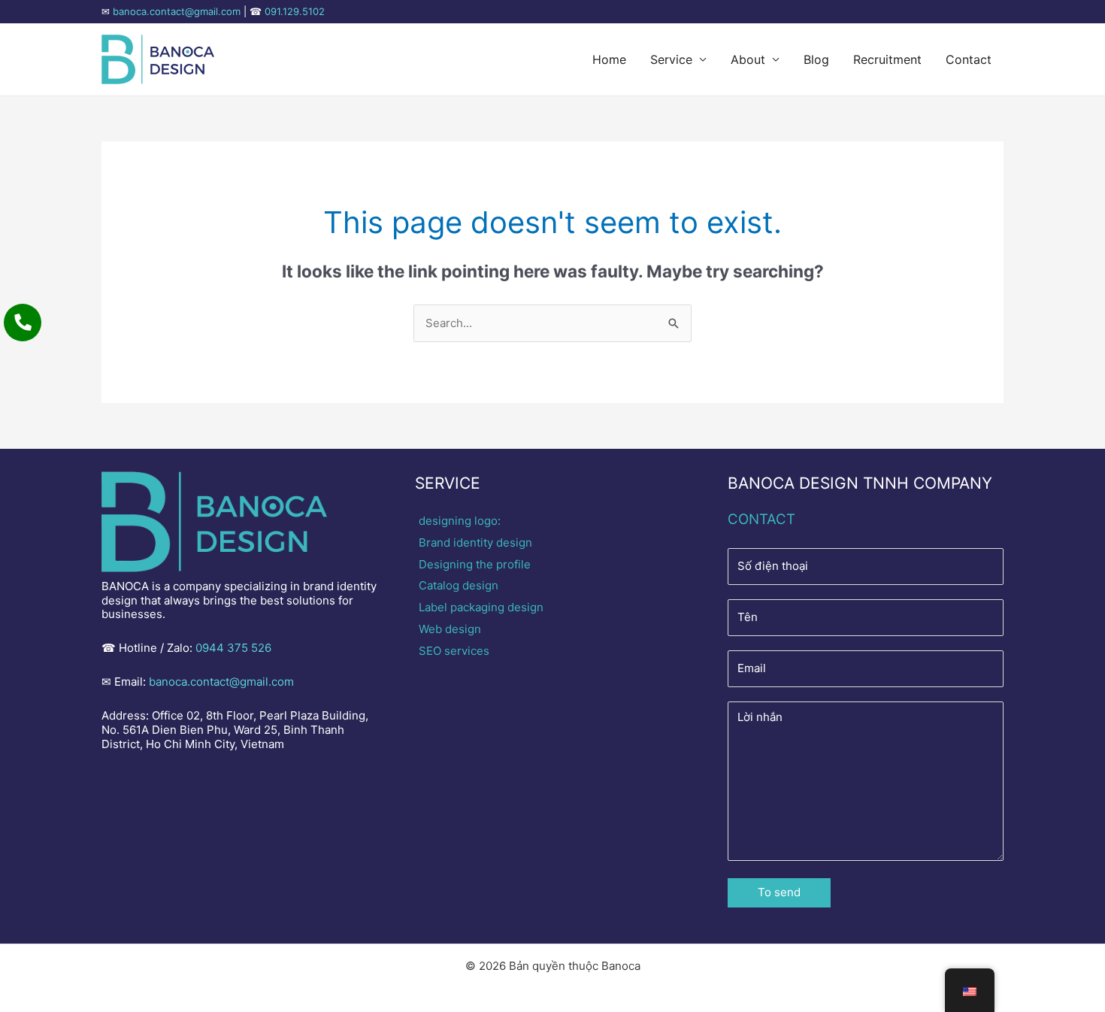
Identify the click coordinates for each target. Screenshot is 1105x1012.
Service (671, 59)
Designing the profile (475, 564)
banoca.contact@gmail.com (177, 11)
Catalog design (458, 585)
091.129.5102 (295, 11)
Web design (450, 629)
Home (609, 59)
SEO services (454, 651)
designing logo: (460, 521)
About (748, 59)
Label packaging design (481, 607)
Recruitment (887, 59)
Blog (816, 59)
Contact (968, 59)
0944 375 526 (233, 648)
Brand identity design (475, 542)
